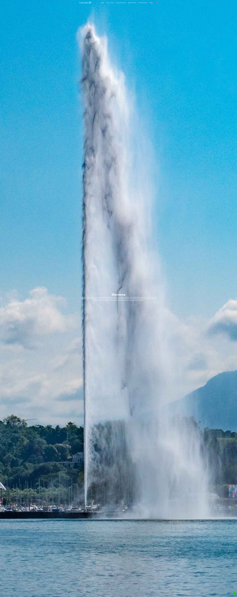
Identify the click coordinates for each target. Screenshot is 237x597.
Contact (151, 2)
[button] (1, 298)
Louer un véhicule (110, 2)
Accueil (102, 2)
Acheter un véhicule (132, 2)
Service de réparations (121, 2)
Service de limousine (142, 2)
